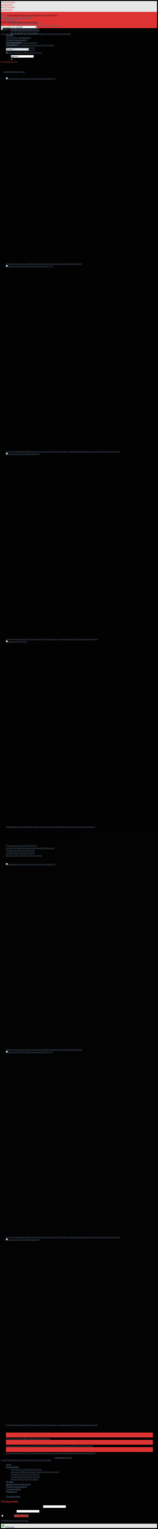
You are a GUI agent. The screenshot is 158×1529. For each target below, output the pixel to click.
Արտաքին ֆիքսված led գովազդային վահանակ (30, 45)
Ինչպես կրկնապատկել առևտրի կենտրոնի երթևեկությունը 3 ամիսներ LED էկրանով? (49, 1446)
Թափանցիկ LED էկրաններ (24, 1479)
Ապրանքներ (12, 21)
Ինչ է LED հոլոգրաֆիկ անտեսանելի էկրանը (28, 1438)
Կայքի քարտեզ (9, 1460)
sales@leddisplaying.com (14, 71)
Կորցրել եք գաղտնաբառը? (15, 1520)
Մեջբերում (11, 1491)
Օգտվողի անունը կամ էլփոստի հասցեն (22, 1506)
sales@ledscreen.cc (63, 1457)
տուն (3, 15)
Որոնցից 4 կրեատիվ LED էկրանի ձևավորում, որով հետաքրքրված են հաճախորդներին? (51, 1453)
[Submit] (12, 59)
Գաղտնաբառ (8, 1511)
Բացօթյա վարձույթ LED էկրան (21, 42)
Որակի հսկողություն (16, 40)
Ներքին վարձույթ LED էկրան (20, 47)
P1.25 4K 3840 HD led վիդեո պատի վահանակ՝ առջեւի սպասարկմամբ (36, 34)
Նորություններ (13, 1489)
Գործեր (10, 35)
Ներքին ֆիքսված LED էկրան (20, 50)
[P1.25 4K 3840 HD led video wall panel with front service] (19, 29)
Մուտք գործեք (21, 1516)
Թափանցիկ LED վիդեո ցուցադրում (24, 52)
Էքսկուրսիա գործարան (18, 1484)
